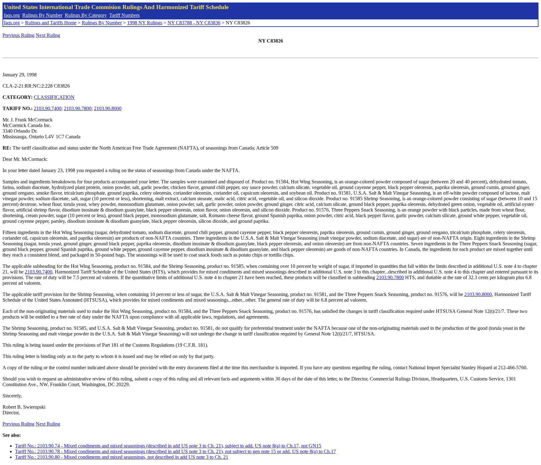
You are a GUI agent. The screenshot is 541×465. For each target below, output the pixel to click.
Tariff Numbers (124, 15)
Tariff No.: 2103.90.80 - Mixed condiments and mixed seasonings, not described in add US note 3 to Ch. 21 (121, 457)
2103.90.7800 (77, 108)
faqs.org (12, 15)
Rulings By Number (42, 15)
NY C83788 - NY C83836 (193, 22)
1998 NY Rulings (144, 22)
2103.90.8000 (107, 108)
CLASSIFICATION (54, 97)
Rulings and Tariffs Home (50, 22)
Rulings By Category (86, 15)
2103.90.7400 (47, 108)
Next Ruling (48, 35)
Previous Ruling (18, 35)
